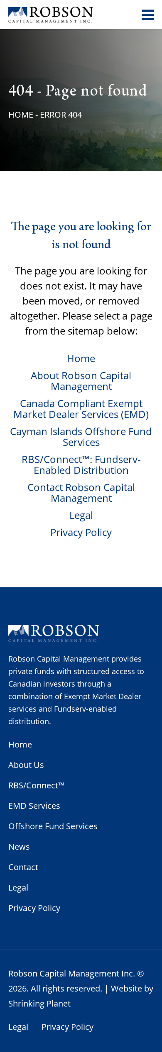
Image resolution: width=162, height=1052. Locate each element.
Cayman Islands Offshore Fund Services (81, 436)
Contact (23, 867)
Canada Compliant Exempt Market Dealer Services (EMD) (81, 408)
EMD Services (34, 805)
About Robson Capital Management (81, 380)
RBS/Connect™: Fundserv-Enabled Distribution (81, 464)
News (19, 846)
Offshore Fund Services (53, 826)
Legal (81, 515)
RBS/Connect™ (36, 785)
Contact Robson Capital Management (81, 492)
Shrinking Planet (39, 1003)
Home (20, 114)
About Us (26, 764)
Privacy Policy (81, 532)
